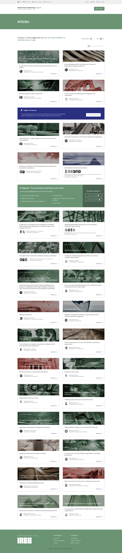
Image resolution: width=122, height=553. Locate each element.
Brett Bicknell (33, 171)
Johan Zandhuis (31, 317)
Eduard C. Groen (72, 232)
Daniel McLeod (49, 259)
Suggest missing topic (93, 114)
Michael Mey (75, 375)
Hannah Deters (79, 232)
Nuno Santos (75, 402)
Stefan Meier (76, 513)
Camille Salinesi (31, 96)
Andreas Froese (96, 174)
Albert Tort (30, 70)
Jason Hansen (76, 290)
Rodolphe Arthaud (77, 484)
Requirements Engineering (29, 8)
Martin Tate (30, 375)
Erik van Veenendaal (77, 140)
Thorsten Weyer (89, 174)
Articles (87, 1)
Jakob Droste (86, 232)
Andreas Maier (34, 231)
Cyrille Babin (30, 143)
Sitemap (51, 548)
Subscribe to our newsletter (92, 199)
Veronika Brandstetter (78, 175)
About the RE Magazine (59, 540)
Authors (98, 1)
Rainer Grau (30, 456)
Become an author (75, 543)
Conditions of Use (68, 548)
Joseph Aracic (76, 319)
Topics (100, 8)
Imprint (55, 548)
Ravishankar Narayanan (33, 486)
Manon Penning (76, 347)
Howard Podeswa (31, 291)
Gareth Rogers (76, 260)
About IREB (56, 538)
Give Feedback (74, 538)
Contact (55, 543)
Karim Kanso (39, 171)
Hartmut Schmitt (92, 232)
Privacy (60, 548)
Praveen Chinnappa (32, 430)
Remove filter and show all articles (96, 46)
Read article (53, 73)
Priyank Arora (76, 430)
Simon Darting (40, 231)
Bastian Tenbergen (73, 174)
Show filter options (85, 38)
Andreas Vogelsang (81, 174)
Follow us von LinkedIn (92, 195)
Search (102, 1)
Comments (92, 1)
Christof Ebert (76, 98)
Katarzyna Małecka (32, 349)
